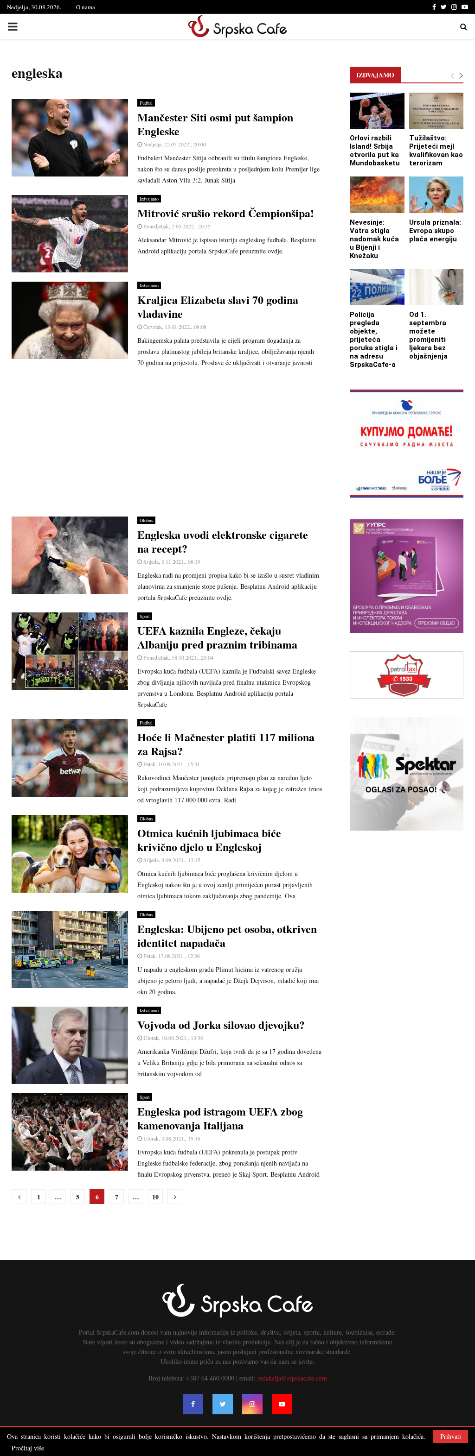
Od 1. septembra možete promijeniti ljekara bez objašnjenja (428, 335)
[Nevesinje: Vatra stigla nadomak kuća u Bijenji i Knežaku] (377, 194)
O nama (85, 7)
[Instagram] (252, 1404)
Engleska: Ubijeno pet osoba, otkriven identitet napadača (227, 935)
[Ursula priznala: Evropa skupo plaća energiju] (436, 194)
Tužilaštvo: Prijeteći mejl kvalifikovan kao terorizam (436, 150)
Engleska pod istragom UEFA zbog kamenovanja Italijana (220, 1118)
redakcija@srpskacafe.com (292, 1378)
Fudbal (146, 103)
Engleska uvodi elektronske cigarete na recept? (222, 541)
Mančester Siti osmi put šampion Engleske (215, 124)
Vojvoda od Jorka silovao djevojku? (221, 1024)
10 (155, 1197)
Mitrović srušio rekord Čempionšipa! (225, 213)
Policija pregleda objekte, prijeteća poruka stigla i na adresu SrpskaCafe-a (374, 339)
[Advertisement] (167, 442)
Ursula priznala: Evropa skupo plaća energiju (435, 230)
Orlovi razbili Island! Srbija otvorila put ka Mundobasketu (375, 150)
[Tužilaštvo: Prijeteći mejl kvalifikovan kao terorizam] (436, 111)
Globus (146, 520)
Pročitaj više (28, 1448)
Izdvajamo (149, 198)
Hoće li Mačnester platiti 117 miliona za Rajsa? (226, 744)
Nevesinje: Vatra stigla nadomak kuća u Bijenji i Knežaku (374, 239)
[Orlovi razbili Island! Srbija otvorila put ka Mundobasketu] (377, 111)
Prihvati (450, 1436)
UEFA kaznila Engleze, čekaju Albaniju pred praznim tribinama (217, 637)
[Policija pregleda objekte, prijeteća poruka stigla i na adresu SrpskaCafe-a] (377, 287)
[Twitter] (222, 1404)
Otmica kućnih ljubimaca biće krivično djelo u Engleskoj (209, 840)
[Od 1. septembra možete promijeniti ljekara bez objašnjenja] (436, 287)
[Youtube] (282, 1404)
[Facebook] (193, 1404)
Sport (145, 616)
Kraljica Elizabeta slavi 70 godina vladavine (217, 306)
